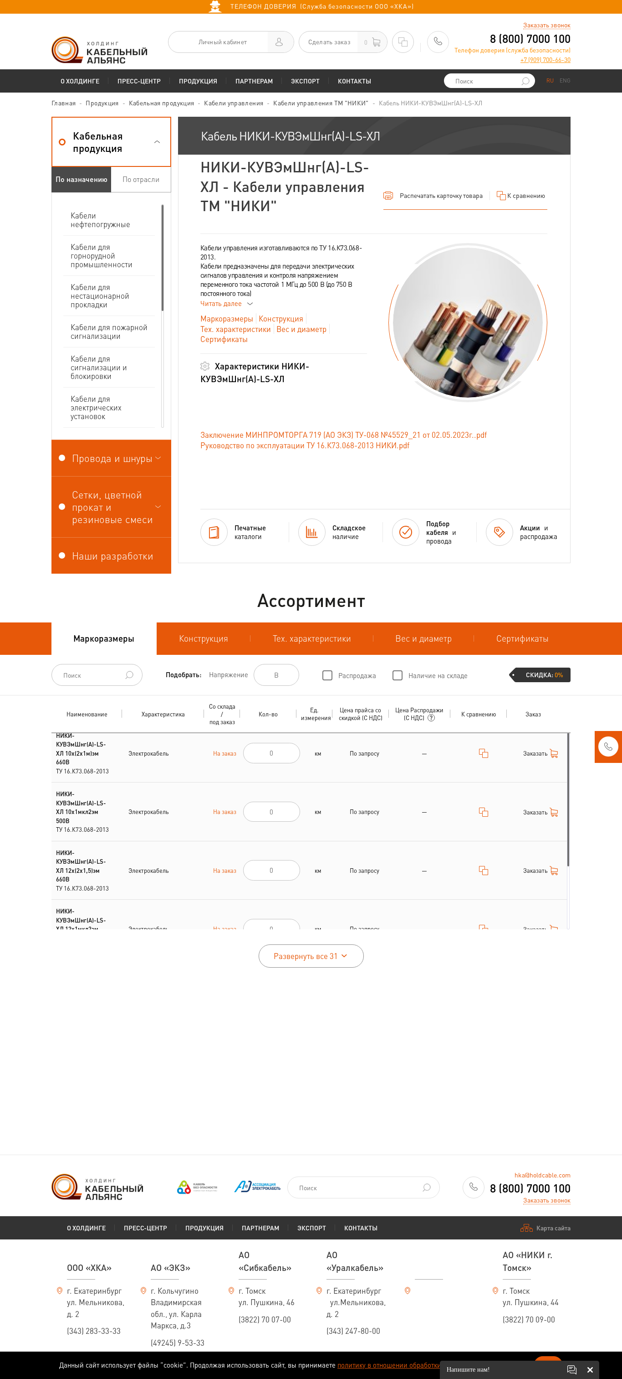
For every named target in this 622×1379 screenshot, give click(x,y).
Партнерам (254, 81)
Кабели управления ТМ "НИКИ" (320, 102)
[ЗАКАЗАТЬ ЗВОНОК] (608, 749)
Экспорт (305, 81)
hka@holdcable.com (543, 1175)
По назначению (81, 179)
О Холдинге (80, 81)
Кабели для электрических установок (96, 407)
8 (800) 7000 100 (530, 38)
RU (550, 80)
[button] (111, 142)
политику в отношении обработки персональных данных (424, 1364)
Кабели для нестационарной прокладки (100, 295)
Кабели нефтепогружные (100, 219)
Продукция (198, 81)
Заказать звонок (547, 25)
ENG (565, 80)
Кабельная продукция (161, 102)
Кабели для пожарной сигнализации (109, 331)
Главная (63, 102)
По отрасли (140, 179)
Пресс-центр (139, 81)
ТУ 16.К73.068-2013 (82, 753)
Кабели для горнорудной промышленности (102, 255)
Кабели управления (233, 102)
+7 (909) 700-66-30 (545, 59)
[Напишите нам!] (572, 1370)
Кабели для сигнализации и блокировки (99, 367)
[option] (468, 323)
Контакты (354, 81)
